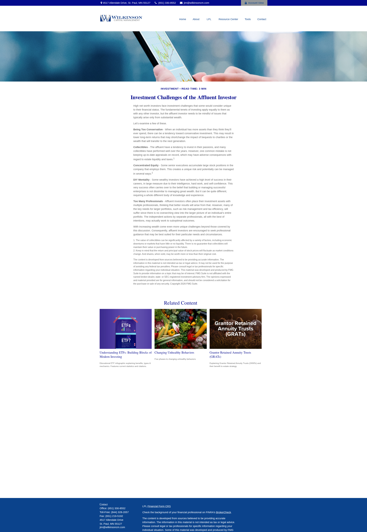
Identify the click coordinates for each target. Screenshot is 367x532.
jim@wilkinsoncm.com (196, 2)
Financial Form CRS (159, 506)
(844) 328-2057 (120, 512)
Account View (256, 2)
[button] (182, 19)
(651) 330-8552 (167, 2)
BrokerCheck (223, 512)
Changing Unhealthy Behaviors (174, 352)
